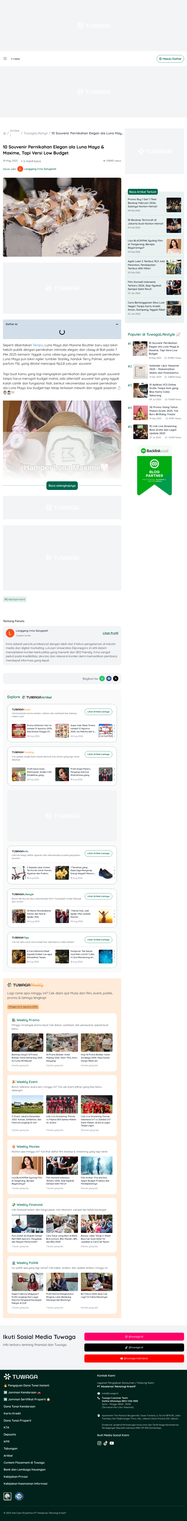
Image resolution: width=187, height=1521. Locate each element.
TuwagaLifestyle (36, 133)
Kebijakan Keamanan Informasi (25, 1483)
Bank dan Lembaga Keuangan (24, 1469)
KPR (6, 1441)
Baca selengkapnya (62, 485)
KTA (6, 1427)
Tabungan (10, 1448)
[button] (117, 324)
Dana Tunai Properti (17, 1420)
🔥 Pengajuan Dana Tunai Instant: (27, 1385)
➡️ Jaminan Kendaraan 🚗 (22, 1392)
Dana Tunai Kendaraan (19, 1406)
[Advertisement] (93, 25)
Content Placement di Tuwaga (24, 1462)
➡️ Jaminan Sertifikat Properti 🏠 (27, 1399)
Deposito (10, 1434)
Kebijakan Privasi (16, 1476)
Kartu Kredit (12, 1413)
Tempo (38, 345)
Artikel (8, 1455)
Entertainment (15, 599)
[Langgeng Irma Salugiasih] (10, 633)
